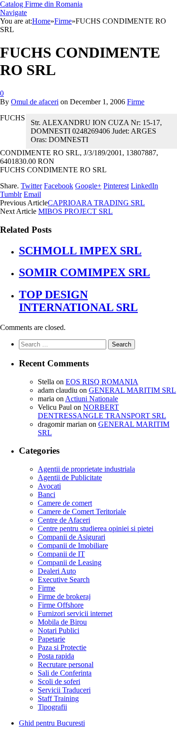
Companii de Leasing (69, 562)
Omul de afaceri (35, 102)
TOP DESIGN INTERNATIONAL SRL (78, 300)
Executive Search (64, 579)
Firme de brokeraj (64, 596)
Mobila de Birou (62, 622)
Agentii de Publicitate (70, 477)
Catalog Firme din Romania (41, 4)
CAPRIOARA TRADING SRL (96, 203)
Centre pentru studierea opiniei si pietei (95, 528)
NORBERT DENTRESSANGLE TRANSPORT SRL (102, 411)
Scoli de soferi (59, 681)
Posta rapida (56, 656)
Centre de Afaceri (64, 520)
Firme (135, 102)
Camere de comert (65, 503)
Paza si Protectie (62, 647)
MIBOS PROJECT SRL (75, 211)
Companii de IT (61, 554)
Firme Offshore (61, 605)
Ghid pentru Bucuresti (52, 723)
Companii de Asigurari (71, 537)
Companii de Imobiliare (73, 545)
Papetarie (51, 639)
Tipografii (52, 707)
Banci (46, 494)
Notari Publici (58, 630)
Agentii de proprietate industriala (86, 469)
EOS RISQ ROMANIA (102, 382)
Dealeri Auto (57, 571)
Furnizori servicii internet (75, 613)
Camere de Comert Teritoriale (82, 511)
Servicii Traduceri (64, 690)
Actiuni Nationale (91, 399)
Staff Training (58, 698)
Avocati (49, 486)
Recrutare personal (65, 664)
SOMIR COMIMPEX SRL (84, 272)
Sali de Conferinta (65, 673)
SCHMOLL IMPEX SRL (80, 251)
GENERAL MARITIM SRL (132, 390)
